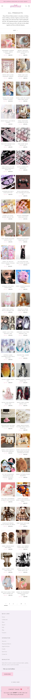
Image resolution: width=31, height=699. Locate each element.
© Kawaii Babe (15, 682)
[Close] (28, 688)
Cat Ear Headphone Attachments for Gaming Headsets (8, 476)
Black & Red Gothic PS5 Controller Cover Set (23, 193)
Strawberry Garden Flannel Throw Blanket (8, 52)
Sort (15, 30)
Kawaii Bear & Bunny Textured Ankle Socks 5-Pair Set (23, 427)
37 (21, 604)
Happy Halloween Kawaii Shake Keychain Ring (23, 500)
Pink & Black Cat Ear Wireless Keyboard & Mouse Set (8, 168)
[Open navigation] (2, 6)
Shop (3, 622)
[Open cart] (29, 6)
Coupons (4, 632)
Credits (3, 649)
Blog (3, 630)
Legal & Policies (5, 646)
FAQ (3, 627)
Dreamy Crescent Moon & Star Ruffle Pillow (23, 52)
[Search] (26, 6)
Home (3, 617)
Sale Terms (4, 651)
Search (3, 625)
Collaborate (4, 619)
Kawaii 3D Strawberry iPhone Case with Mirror (23, 593)
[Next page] (25, 604)
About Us (4, 641)
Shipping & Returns (6, 644)
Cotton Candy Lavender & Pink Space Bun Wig (8, 356)
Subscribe (7, 674)
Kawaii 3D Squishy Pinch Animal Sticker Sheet (8, 263)
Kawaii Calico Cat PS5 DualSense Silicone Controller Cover (23, 451)
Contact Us (4, 654)
